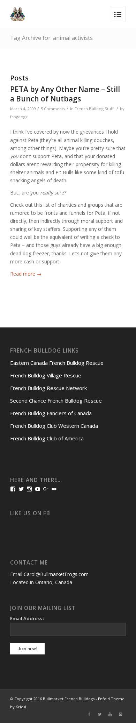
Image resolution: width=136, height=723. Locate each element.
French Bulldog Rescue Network (48, 387)
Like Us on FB (30, 513)
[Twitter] (100, 714)
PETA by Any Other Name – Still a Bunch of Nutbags (65, 94)
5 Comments (53, 108)
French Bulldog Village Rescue (45, 375)
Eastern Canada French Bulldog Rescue (57, 362)
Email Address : (27, 618)
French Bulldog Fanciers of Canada (51, 413)
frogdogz (19, 116)
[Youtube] (110, 714)
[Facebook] (89, 714)
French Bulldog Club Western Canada (54, 425)
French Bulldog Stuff (94, 108)
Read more (25, 273)
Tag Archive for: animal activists (51, 38)
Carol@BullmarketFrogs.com (56, 574)
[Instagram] (120, 714)
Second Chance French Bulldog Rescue (56, 400)
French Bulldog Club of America (47, 438)
